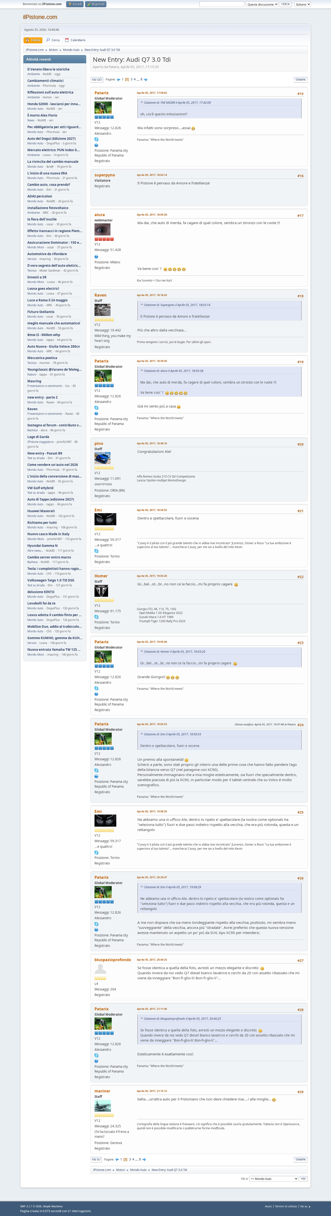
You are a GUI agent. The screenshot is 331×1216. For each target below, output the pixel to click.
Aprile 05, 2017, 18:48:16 (152, 443)
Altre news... (35, 550)
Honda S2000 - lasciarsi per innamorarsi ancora (54, 104)
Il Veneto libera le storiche (48, 69)
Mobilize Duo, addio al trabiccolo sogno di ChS (54, 627)
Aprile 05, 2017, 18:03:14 (152, 175)
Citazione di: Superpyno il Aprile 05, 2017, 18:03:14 (177, 305)
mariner (102, 1091)
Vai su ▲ (305, 1206)
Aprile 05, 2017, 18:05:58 (152, 214)
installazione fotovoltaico (47, 208)
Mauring (34, 381)
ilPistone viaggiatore (40, 442)
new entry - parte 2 (42, 397)
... (138, 79)
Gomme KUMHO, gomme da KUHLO (54, 638)
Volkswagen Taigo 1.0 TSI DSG (50, 580)
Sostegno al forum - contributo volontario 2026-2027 (54, 425)
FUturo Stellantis (41, 312)
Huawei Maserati (41, 511)
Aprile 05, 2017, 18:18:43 (152, 295)
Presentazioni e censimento (44, 386)
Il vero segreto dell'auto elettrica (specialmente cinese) (54, 266)
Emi (98, 510)
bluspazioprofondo (113, 959)
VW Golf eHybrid (40, 488)
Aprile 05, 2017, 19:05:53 (152, 724)
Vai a (244, 1178)
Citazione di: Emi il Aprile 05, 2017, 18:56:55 (172, 734)
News (30, 120)
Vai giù (97, 79)
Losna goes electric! (43, 289)
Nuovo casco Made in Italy (48, 534)
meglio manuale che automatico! (53, 323)
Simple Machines (53, 1206)
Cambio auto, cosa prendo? (48, 185)
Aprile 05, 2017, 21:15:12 (152, 1091)
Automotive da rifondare (47, 254)
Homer (101, 576)
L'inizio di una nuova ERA (47, 173)
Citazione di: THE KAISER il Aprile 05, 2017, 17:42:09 (177, 103)
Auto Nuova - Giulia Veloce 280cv (53, 347)
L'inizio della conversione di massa (54, 476)
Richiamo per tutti (42, 523)
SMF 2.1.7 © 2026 (30, 1206)
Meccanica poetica (42, 358)
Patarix (102, 92)
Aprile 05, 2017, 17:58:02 (152, 92)
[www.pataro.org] (96, 144)
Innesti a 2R (37, 277)
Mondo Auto (35, 108)
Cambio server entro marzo (49, 557)
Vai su (96, 1159)
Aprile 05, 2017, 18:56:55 (152, 510)
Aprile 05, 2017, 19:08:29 (152, 811)
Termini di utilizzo (286, 1206)
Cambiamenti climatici (45, 81)
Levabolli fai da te (41, 603)
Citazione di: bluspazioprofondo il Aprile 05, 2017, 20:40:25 (182, 1019)
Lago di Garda (38, 437)
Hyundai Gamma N (42, 546)
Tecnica (31, 270)
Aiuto (268, 1206)
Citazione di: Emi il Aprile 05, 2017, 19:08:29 (172, 887)
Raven (32, 409)
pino (99, 443)
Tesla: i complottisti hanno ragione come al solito (54, 569)
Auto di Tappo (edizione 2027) (50, 499)
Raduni (31, 374)
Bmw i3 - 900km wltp (43, 335)
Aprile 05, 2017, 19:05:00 (152, 641)
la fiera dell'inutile (42, 219)
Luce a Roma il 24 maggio (47, 300)
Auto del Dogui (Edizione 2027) (51, 139)
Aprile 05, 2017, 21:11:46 (152, 1009)
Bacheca (32, 430)
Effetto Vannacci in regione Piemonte (54, 231)
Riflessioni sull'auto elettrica (50, 92)
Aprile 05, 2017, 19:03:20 (152, 576)
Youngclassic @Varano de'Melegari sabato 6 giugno (54, 370)
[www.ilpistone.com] (96, 256)
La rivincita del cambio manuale (53, 162)
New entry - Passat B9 (44, 453)
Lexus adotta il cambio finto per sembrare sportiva (54, 615)
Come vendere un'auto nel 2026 (52, 465)
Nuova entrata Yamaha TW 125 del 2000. (54, 650)
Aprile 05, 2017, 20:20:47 (152, 877)
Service (31, 259)
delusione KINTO (41, 592)
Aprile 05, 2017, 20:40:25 (152, 959)
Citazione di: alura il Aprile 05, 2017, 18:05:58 (173, 371)
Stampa (301, 79)
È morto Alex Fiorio (42, 115)
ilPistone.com (40, 17)
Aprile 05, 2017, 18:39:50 (152, 361)
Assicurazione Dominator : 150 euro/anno (54, 243)
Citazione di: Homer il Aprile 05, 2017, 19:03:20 (174, 652)
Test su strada (36, 458)
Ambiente (33, 74)
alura (100, 214)
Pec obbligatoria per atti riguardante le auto (54, 127)
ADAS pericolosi (39, 196)
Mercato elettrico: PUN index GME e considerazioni (54, 150)
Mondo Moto (35, 247)
